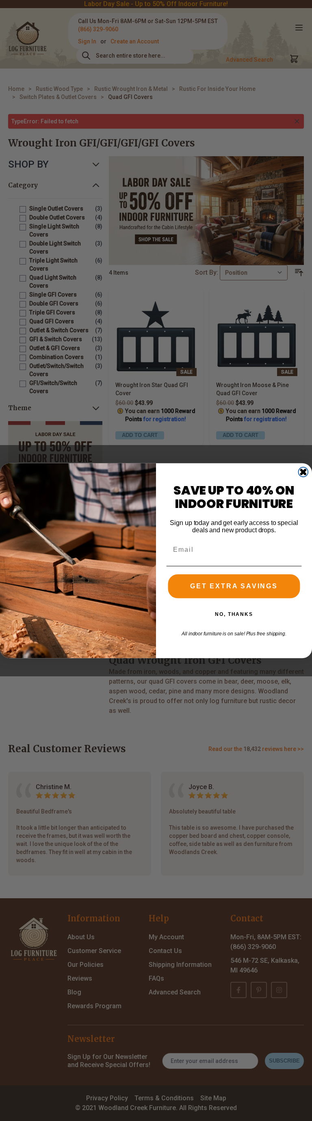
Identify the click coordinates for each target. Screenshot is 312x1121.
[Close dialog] (303, 472)
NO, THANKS (234, 614)
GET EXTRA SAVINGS (234, 586)
